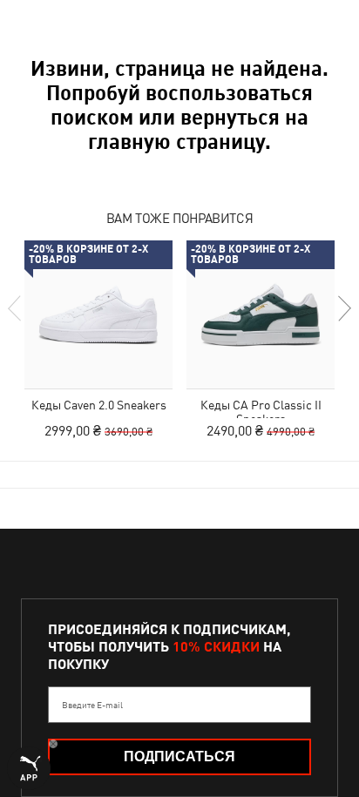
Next (343, 308)
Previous (15, 308)
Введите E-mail (92, 704)
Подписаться (179, 756)
